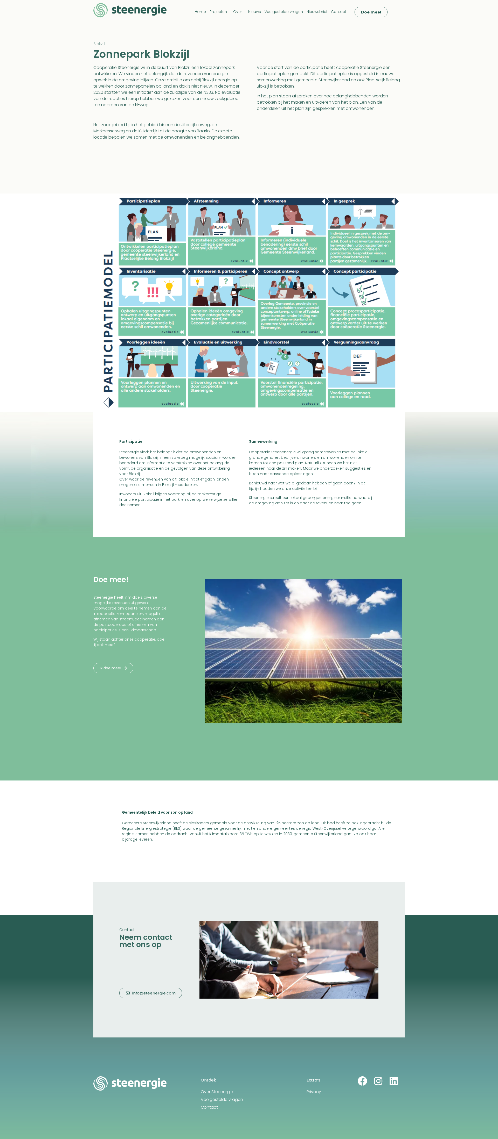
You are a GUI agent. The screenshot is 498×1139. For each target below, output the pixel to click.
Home (200, 11)
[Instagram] (378, 1081)
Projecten (218, 11)
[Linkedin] (393, 1081)
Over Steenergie (217, 1092)
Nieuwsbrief (317, 11)
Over (237, 11)
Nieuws (254, 11)
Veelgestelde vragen (284, 11)
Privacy (314, 1092)
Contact (338, 11)
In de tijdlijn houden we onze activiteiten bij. (307, 486)
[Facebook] (362, 1081)
